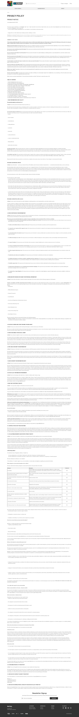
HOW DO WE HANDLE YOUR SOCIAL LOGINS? (54, 155)
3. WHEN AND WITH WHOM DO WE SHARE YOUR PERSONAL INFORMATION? (20, 84)
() (71, 3)
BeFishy (52, 707)
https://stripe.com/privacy (60, 151)
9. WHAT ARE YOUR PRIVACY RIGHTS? (14, 91)
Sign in (63, 3)
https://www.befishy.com (19, 29)
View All (52, 708)
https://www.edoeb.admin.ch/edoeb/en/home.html (53, 391)
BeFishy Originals (18, 8)
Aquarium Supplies (41, 8)
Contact (62, 8)
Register (66, 3)
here (51, 688)
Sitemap (41, 708)
